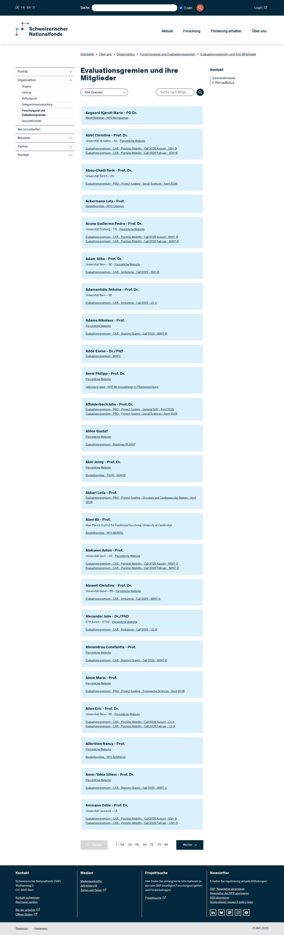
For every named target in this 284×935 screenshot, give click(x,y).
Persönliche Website (132, 141)
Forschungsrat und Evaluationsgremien (167, 54)
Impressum (41, 928)
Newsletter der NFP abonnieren (229, 893)
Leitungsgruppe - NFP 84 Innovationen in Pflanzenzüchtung (122, 387)
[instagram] (238, 912)
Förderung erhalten (226, 31)
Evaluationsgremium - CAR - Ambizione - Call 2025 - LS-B (121, 629)
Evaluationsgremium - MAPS (103, 356)
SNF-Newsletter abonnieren (227, 889)
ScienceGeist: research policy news (231, 902)
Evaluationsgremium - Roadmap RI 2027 (110, 444)
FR (23, 7)
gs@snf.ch (227, 82)
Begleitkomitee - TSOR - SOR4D (106, 475)
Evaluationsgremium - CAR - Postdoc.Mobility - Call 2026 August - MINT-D (132, 564)
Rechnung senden (26, 902)
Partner (23, 146)
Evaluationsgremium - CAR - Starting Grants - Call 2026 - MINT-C (126, 788)
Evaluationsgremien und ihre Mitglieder (228, 54)
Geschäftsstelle (31, 121)
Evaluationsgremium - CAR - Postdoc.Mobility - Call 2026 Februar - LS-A (130, 726)
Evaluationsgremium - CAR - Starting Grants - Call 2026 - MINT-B (126, 334)
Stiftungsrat (29, 98)
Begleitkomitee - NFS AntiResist (106, 757)
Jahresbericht (88, 885)
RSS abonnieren (219, 898)
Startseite (87, 54)
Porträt (22, 71)
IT (34, 7)
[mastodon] (230, 912)
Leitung (26, 92)
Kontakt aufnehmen (28, 898)
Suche (84, 8)
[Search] (200, 7)
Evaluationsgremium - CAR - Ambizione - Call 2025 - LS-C (121, 303)
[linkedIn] (213, 912)
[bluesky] (221, 912)
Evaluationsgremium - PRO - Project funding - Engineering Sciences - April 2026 (135, 691)
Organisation (126, 54)
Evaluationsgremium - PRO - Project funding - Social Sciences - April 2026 (131, 184)
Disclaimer (22, 928)
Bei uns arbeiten (29, 129)
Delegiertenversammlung (37, 104)
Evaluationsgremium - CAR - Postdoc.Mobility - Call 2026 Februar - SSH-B (132, 153)
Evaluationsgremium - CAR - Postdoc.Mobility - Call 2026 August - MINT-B (132, 237)
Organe (26, 86)
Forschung (191, 31)
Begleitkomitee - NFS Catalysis (105, 206)
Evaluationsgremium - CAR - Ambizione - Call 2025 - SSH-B (122, 272)
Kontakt (23, 155)
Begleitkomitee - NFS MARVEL (104, 533)
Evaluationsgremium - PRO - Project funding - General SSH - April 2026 (130, 409)
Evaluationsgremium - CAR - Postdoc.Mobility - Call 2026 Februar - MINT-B (132, 241)
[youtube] (246, 912)
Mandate (24, 138)
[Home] (46, 35)
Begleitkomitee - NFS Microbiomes (107, 118)
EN (29, 7)
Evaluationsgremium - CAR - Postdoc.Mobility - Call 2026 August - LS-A (130, 722)
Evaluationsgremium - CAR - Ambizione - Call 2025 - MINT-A (123, 599)
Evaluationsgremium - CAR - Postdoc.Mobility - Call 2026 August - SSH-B (131, 148)
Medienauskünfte (91, 881)
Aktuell (167, 31)
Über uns (259, 31)
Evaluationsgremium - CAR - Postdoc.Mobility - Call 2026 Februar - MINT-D (132, 568)
